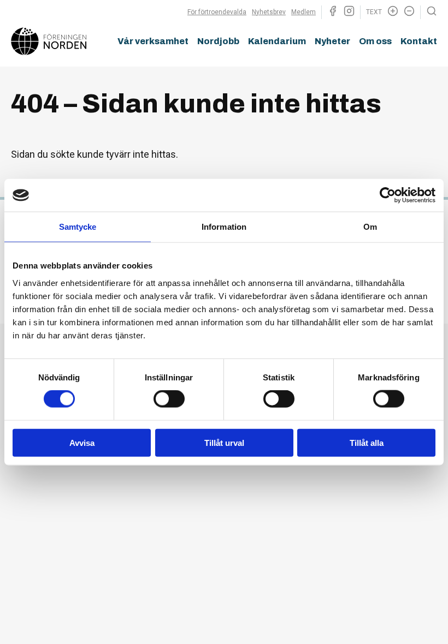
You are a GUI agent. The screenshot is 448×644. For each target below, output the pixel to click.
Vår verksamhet (152, 41)
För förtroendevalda (216, 12)
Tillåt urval (224, 442)
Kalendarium (277, 41)
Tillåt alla (367, 442)
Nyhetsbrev (269, 12)
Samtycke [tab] (78, 226)
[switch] (169, 399)
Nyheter (332, 41)
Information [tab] (224, 226)
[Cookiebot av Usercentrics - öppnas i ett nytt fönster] (387, 195)
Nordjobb (218, 41)
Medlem (303, 12)
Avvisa (82, 442)
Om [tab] (370, 226)
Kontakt (418, 41)
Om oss (375, 41)
